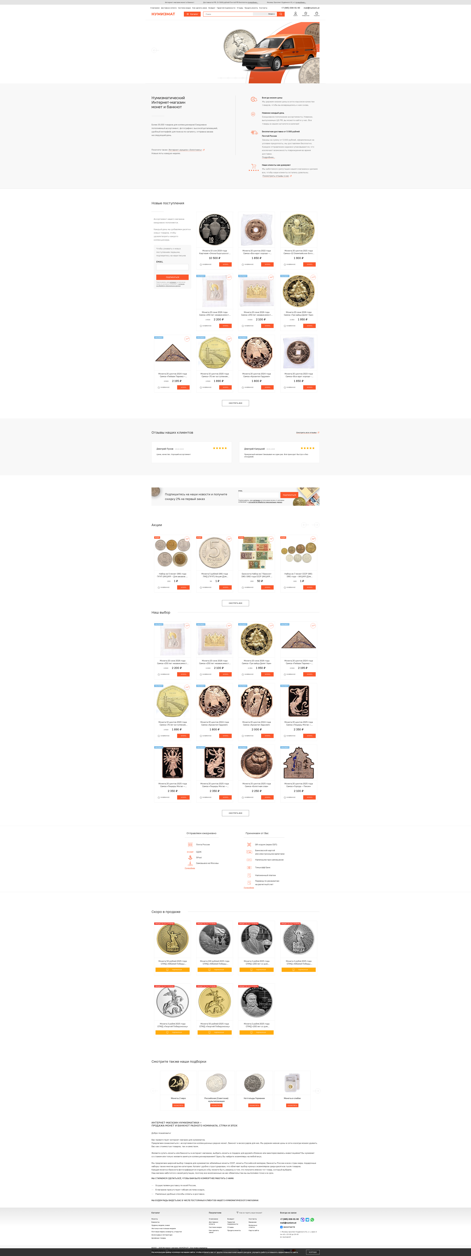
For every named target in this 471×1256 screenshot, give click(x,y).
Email (159, 262)
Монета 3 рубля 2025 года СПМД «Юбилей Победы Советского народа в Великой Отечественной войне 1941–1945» (299, 962)
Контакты (263, 8)
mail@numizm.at (312, 8)
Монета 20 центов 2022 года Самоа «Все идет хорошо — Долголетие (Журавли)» (256, 252)
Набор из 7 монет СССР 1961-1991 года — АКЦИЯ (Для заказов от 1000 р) (298, 575)
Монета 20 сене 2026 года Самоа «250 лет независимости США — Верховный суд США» (256, 313)
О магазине (155, 8)
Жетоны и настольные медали (163, 1228)
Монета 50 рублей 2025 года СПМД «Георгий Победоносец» (214, 1025)
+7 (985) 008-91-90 (291, 8)
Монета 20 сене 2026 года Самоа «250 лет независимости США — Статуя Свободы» (214, 313)
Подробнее (190, 868)
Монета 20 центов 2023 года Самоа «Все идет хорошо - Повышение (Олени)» (299, 375)
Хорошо (313, 1252)
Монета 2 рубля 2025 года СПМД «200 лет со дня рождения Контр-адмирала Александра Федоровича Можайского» (256, 1025)
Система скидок (184, 8)
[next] (317, 1091)
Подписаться (172, 277)
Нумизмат (163, 14)
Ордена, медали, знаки (160, 1225)
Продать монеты (251, 8)
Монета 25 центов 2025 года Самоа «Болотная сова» (256, 785)
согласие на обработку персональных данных (265, 502)
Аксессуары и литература (161, 1235)
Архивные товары (158, 1238)
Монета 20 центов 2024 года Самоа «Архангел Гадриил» (256, 375)
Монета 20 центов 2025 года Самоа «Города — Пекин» (298, 785)
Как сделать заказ (199, 8)
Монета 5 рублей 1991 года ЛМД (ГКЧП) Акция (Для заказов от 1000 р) (214, 575)
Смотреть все (235, 403)
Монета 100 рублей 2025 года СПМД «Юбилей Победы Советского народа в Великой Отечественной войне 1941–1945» (215, 962)
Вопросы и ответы (253, 1226)
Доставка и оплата (169, 8)
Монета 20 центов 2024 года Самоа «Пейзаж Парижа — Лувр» (172, 375)
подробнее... (253, 2)
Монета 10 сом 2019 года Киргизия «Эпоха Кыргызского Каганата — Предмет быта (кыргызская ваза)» (214, 252)
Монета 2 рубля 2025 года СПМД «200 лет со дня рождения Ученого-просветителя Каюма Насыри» (257, 962)
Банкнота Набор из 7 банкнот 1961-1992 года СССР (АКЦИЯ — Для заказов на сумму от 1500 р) (256, 575)
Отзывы (240, 8)
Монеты (154, 1219)
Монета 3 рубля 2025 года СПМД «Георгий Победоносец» (172, 1025)
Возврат (212, 8)
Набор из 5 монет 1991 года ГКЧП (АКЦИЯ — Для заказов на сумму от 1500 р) (172, 575)
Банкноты (155, 1222)
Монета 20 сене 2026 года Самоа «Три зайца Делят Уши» (298, 313)
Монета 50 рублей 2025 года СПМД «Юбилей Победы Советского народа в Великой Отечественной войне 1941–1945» (173, 962)
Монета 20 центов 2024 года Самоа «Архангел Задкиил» (256, 723)
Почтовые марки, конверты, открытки (166, 1232)
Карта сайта (254, 1230)
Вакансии (252, 1222)
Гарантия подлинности (226, 8)
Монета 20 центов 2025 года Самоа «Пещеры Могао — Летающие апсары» (298, 723)
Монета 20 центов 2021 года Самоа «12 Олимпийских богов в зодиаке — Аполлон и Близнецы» (299, 252)
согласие (173, 282)
